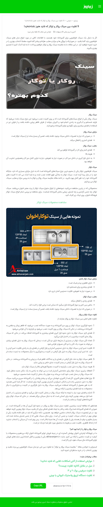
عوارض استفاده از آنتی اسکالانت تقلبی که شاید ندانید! (66, 461)
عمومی (69, 20)
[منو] (99, 8)
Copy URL (38, 485)
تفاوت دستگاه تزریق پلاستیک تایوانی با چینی (70, 475)
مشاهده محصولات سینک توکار (51, 202)
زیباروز (76, 20)
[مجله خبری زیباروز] (88, 6)
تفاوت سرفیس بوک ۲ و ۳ (80, 471)
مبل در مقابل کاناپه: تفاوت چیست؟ (75, 466)
